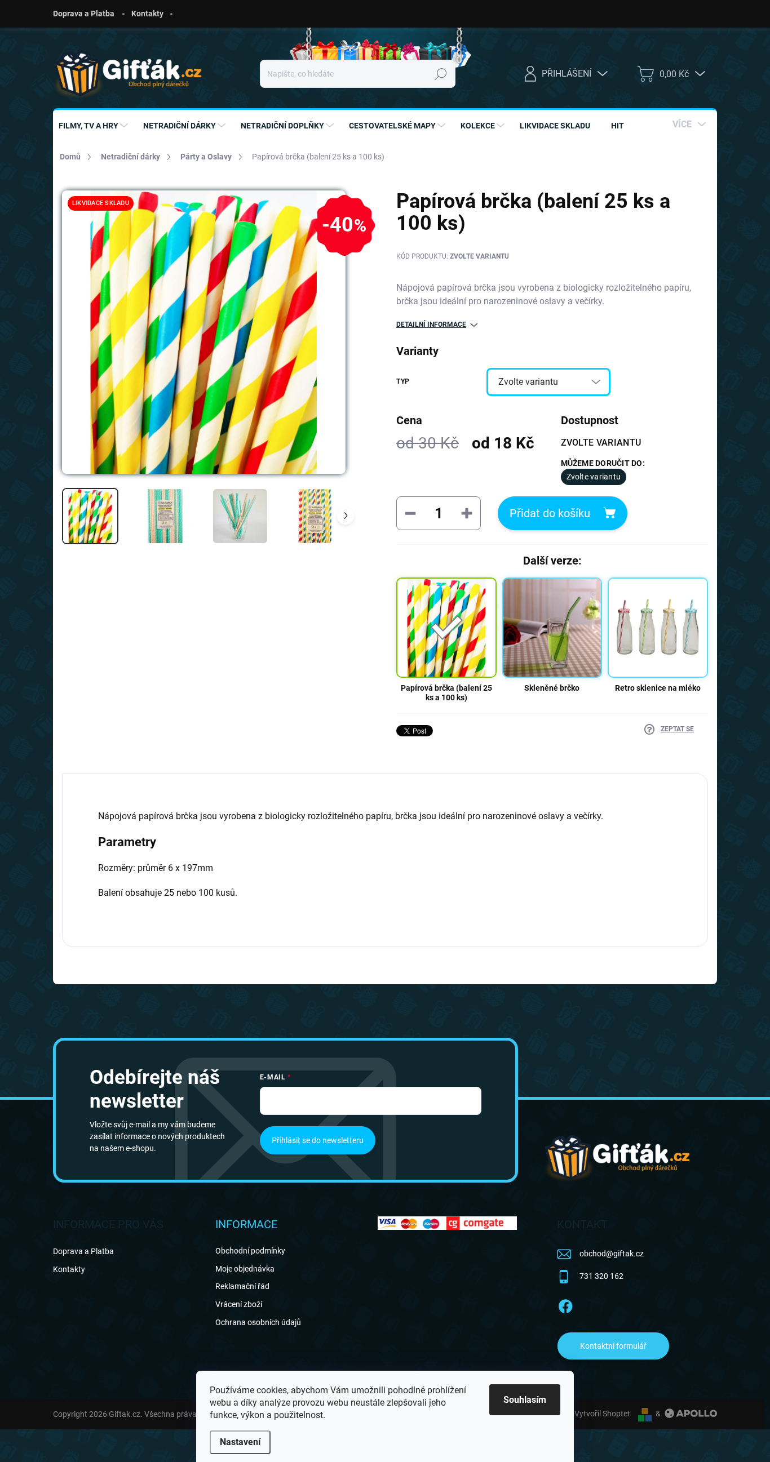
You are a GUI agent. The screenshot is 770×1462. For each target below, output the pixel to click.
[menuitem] (95, 125)
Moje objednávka (245, 1268)
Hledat (441, 73)
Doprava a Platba (83, 13)
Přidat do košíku (550, 513)
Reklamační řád (242, 1286)
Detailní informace (431, 324)
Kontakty (147, 13)
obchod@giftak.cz (611, 1253)
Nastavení (240, 1442)
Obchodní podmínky (250, 1250)
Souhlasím (524, 1399)
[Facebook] (565, 1304)
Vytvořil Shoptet (602, 1413)
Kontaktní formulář (613, 1345)
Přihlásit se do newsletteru (318, 1140)
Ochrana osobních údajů (258, 1322)
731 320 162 (601, 1276)
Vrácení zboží (238, 1304)
